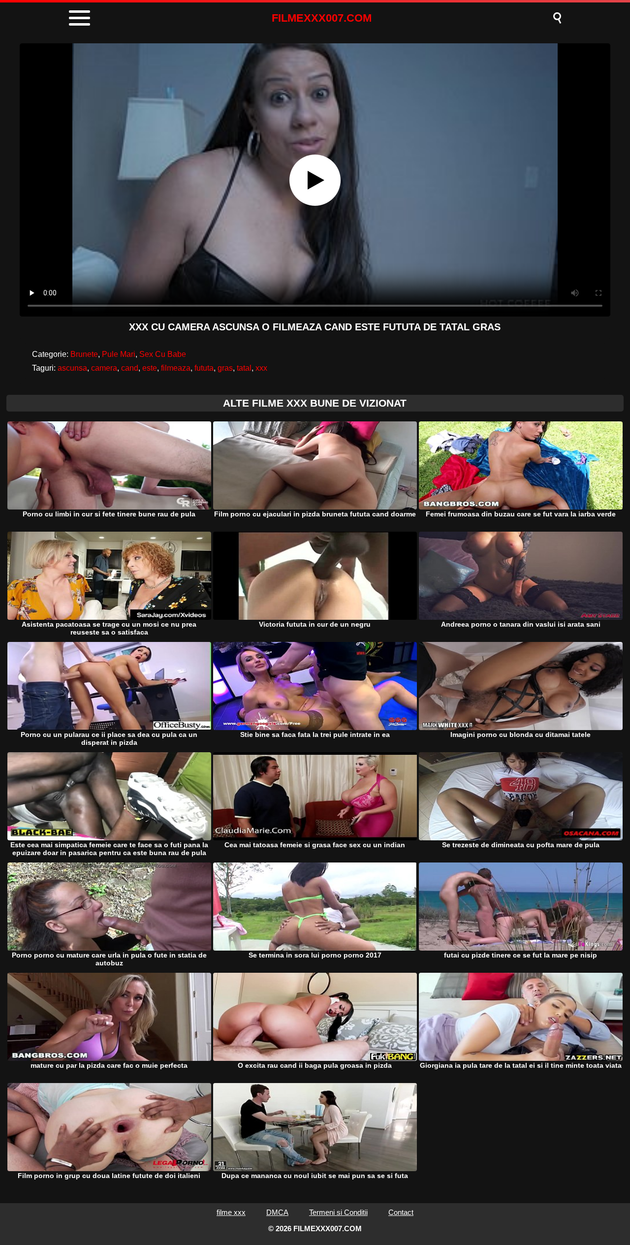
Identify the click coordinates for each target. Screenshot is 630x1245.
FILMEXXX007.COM (322, 18)
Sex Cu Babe (162, 354)
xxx (261, 368)
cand (129, 368)
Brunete (84, 354)
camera (104, 368)
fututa (204, 368)
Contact (400, 1212)
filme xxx (231, 1212)
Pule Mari (118, 354)
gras (225, 368)
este (149, 368)
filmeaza (175, 368)
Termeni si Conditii (338, 1212)
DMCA (277, 1212)
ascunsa (72, 368)
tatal (244, 368)
